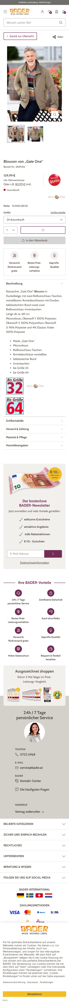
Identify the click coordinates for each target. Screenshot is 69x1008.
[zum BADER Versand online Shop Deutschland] (20, 895)
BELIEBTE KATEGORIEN (18, 824)
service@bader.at (31, 768)
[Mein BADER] (42, 11)
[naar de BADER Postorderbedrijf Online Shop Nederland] (48, 895)
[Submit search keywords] (60, 22)
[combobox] (34, 22)
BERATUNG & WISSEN (17, 866)
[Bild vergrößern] (54, 114)
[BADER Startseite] (20, 12)
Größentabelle (58, 212)
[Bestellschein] (56, 11)
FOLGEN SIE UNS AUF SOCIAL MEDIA (27, 877)
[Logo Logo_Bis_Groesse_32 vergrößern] (15, 386)
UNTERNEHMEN (14, 856)
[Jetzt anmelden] (53, 554)
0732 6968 (27, 754)
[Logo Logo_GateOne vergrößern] (56, 197)
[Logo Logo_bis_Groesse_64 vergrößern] (15, 406)
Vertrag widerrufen (27, 812)
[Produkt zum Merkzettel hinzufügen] (43, 230)
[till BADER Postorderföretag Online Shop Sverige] (29, 895)
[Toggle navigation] (5, 11)
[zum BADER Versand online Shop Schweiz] (39, 895)
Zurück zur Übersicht (22, 36)
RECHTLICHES (13, 845)
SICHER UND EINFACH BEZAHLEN (25, 834)
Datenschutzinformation (34, 562)
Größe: (7, 212)
